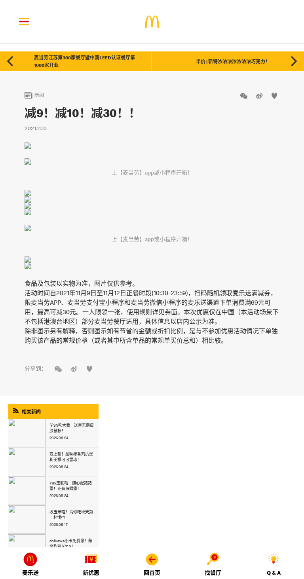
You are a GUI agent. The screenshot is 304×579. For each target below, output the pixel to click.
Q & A (274, 572)
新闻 (34, 95)
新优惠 (91, 572)
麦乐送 (30, 572)
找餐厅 (213, 572)
